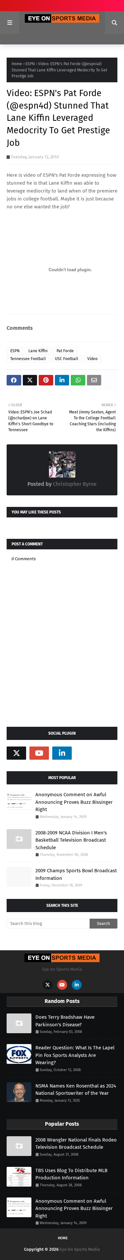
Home (17, 64)
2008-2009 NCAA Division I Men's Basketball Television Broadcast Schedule (71, 840)
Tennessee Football (28, 358)
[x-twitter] (16, 753)
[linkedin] (62, 753)
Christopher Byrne (74, 484)
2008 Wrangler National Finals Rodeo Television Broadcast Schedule (76, 1143)
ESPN (30, 64)
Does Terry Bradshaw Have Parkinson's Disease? (65, 1021)
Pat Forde (65, 351)
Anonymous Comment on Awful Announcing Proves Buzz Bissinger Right (74, 802)
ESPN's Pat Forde (61, 175)
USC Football (66, 358)
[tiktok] (85, 753)
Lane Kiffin (38, 351)
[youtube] (39, 753)
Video (92, 358)
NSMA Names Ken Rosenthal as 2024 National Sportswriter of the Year (75, 1089)
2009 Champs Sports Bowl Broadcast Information (76, 874)
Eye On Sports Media (80, 1249)
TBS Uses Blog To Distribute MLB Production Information (71, 1174)
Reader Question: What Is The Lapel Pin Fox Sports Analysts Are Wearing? (74, 1055)
